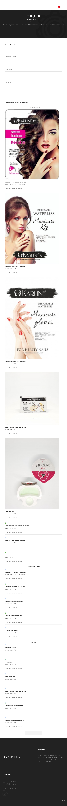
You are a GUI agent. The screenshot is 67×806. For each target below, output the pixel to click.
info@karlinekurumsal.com (11, 793)
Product (33, 7)
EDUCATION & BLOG (44, 7)
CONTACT (53, 7)
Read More (55, 762)
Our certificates (24, 7)
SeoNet (63, 801)
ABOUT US (14, 7)
